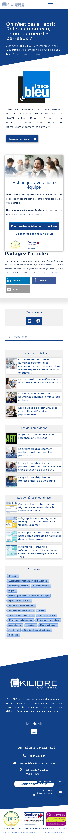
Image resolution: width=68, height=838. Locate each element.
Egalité (12, 591)
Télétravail (14, 630)
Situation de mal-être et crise (37, 630)
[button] (22, 138)
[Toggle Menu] (50, 4)
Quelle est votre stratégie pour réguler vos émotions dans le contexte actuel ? (37, 507)
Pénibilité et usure (41, 586)
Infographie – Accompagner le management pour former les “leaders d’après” (37, 521)
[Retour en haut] (60, 781)
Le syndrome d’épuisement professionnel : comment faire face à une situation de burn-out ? (39, 466)
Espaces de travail (46, 615)
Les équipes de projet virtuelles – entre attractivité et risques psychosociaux (38, 411)
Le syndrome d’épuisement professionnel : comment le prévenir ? (35, 452)
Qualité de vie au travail (19, 600)
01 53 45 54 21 (44, 234)
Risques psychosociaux (48, 620)
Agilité (41, 610)
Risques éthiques (48, 625)
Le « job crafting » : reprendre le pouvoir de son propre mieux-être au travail (39, 397)
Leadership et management (21, 605)
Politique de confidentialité (26, 832)
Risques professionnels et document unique (29, 596)
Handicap (31, 625)
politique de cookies (47, 272)
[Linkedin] (30, 321)
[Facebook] (38, 321)
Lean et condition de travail (21, 610)
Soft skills (13, 635)
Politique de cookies (54, 832)
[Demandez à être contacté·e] (60, 791)
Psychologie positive (18, 586)
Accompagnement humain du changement (28, 581)
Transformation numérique (21, 615)
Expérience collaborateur (20, 620)
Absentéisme (15, 625)
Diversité (13, 576)
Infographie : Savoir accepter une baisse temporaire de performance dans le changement (40, 536)
